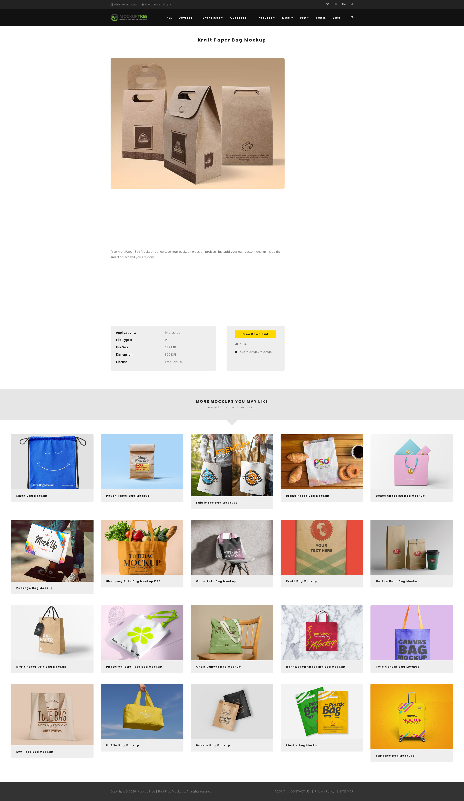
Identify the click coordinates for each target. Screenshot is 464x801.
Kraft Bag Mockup (301, 581)
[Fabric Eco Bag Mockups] (232, 465)
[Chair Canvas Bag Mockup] (232, 632)
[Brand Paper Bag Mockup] (322, 461)
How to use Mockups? (158, 4)
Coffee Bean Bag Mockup (398, 581)
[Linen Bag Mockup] (52, 461)
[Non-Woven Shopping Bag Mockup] (322, 632)
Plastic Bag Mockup (303, 745)
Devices (185, 18)
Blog (336, 18)
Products (264, 18)
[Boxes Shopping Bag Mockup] (411, 461)
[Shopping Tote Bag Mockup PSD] (142, 547)
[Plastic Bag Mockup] (322, 711)
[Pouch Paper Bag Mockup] (142, 461)
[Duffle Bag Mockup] (142, 711)
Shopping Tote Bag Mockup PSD (133, 581)
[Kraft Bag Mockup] (322, 547)
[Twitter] (328, 4)
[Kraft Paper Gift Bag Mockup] (52, 632)
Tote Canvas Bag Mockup (398, 666)
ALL (169, 18)
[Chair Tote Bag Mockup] (232, 547)
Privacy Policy (324, 791)
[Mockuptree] (129, 17)
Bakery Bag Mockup (213, 745)
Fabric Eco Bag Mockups (217, 502)
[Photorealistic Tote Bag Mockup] (142, 632)
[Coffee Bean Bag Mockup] (411, 547)
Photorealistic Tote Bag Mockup (134, 666)
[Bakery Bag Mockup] (232, 711)
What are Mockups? (125, 4)
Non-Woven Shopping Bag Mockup (315, 666)
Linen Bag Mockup (31, 496)
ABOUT (280, 791)
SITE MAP (346, 791)
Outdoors (238, 18)
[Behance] (344, 4)
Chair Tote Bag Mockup (216, 581)
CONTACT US (300, 791)
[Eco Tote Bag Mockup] (52, 714)
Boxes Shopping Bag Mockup (400, 496)
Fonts (321, 18)
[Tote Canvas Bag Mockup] (411, 632)
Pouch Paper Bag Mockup (128, 496)
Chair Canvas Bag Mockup (218, 666)
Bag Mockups (249, 352)
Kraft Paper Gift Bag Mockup (41, 666)
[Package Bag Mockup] (52, 551)
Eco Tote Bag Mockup (34, 752)
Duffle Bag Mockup (122, 745)
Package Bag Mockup (34, 588)
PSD (303, 18)
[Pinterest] (336, 4)
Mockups (266, 352)
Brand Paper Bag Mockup (307, 496)
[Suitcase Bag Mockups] (411, 716)
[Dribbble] (352, 4)
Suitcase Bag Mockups (395, 755)
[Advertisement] (198, 221)
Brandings (211, 18)
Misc (286, 18)
